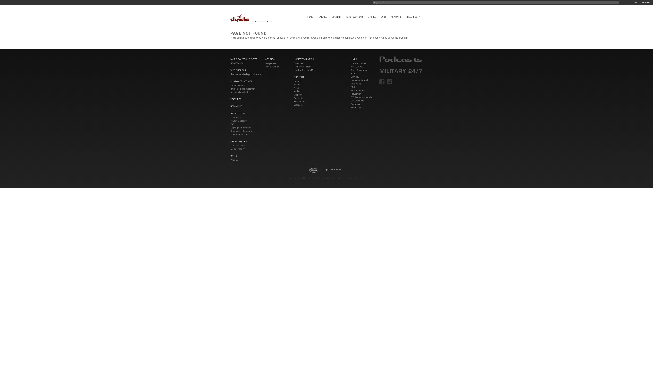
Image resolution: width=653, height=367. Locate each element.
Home (310, 17)
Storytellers (270, 63)
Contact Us (236, 117)
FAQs (233, 124)
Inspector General (359, 80)
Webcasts (299, 105)
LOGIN (634, 3)
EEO (353, 87)
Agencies (235, 160)
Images (297, 81)
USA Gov (355, 77)
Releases (298, 63)
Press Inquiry (413, 17)
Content (336, 17)
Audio (296, 91)
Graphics (298, 95)
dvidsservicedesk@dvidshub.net (246, 74)
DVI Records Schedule (361, 97)
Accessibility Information (242, 131)
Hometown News (354, 17)
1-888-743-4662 (238, 85)
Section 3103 (357, 107)
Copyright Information (241, 128)
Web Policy (356, 84)
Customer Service (239, 134)
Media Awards (272, 67)
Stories (372, 17)
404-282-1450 (237, 63)
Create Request (238, 145)
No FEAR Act (357, 67)
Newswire (396, 17)
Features (322, 17)
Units (383, 17)
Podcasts (298, 98)
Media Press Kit (238, 149)
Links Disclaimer (359, 63)
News (296, 88)
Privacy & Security (239, 121)
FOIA (353, 73)
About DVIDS (237, 113)
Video (296, 84)
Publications (300, 101)
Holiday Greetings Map (304, 70)
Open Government (359, 70)
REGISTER (646, 3)
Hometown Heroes (303, 67)
